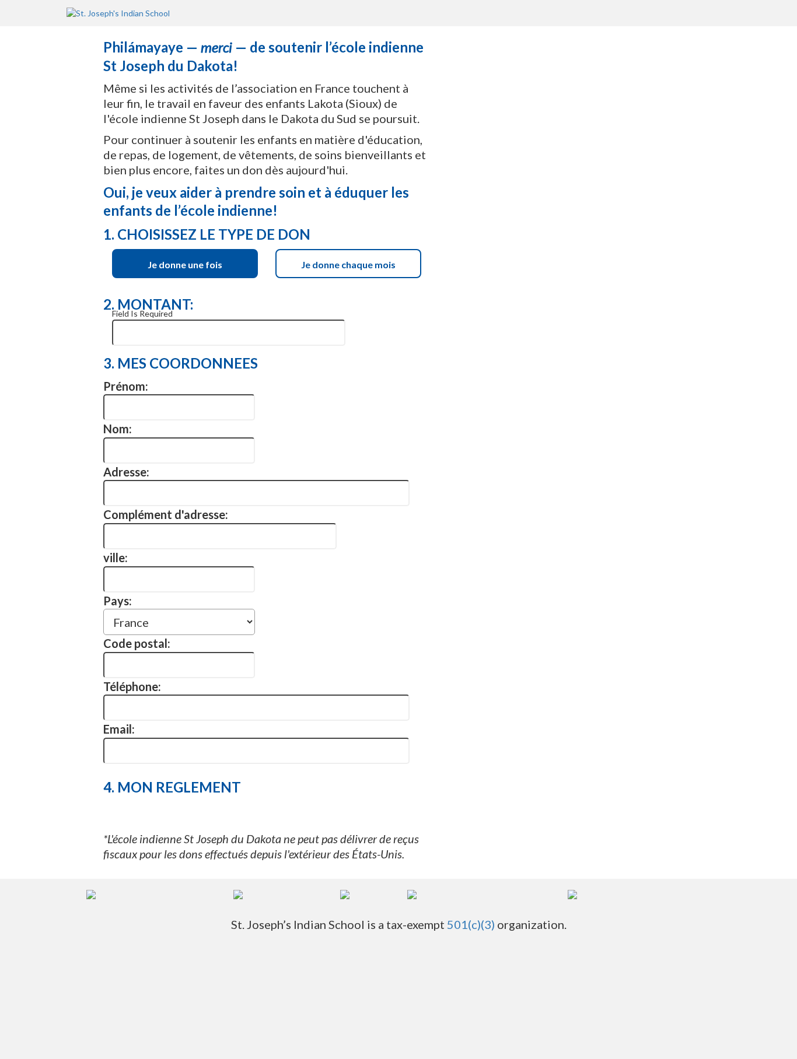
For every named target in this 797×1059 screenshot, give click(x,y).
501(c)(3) (471, 924)
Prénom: (125, 386)
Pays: (117, 601)
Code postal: (136, 643)
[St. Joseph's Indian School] (118, 12)
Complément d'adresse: (165, 514)
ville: (115, 557)
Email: (119, 729)
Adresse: (126, 472)
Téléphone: (132, 686)
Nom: (117, 429)
